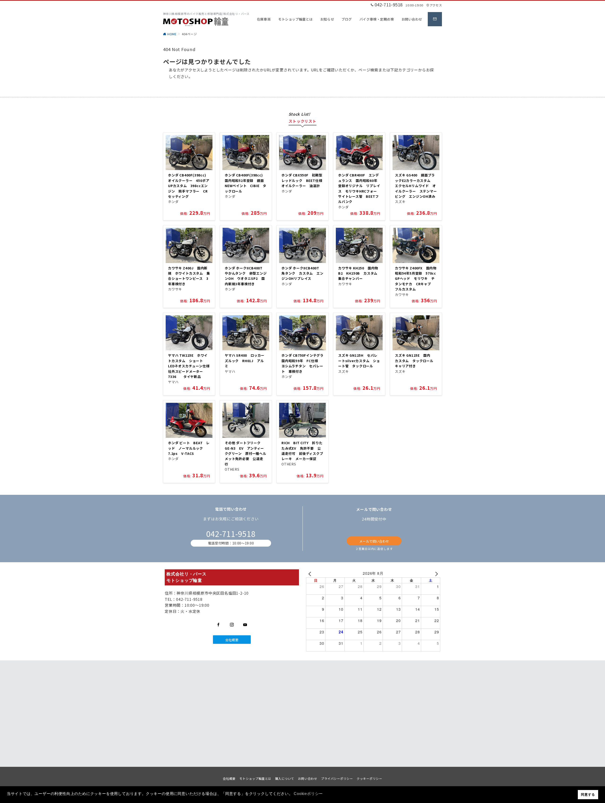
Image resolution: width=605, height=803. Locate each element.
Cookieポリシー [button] (308, 794)
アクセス (436, 5)
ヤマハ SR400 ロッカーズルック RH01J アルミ (244, 360)
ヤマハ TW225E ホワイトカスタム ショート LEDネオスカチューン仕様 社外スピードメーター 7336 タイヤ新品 (190, 366)
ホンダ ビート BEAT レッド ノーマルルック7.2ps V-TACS (189, 448)
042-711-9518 (231, 533)
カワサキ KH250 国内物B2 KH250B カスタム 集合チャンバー (359, 273)
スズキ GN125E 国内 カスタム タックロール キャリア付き (416, 360)
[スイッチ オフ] (435, 19)
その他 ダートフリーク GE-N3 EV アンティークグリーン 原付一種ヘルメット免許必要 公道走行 (245, 453)
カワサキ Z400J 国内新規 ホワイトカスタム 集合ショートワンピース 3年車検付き (189, 276)
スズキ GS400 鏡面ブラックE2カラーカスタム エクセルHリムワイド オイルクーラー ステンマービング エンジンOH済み (416, 186)
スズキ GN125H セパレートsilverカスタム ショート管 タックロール (359, 360)
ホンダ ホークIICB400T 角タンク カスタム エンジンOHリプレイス (302, 273)
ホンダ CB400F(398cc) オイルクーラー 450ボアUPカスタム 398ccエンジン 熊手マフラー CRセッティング (188, 186)
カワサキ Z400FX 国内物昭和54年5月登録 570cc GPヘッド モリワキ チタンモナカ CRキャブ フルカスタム (417, 279)
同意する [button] (588, 794)
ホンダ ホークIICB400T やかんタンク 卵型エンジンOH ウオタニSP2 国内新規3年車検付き (246, 276)
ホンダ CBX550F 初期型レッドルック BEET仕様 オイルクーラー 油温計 (303, 180)
